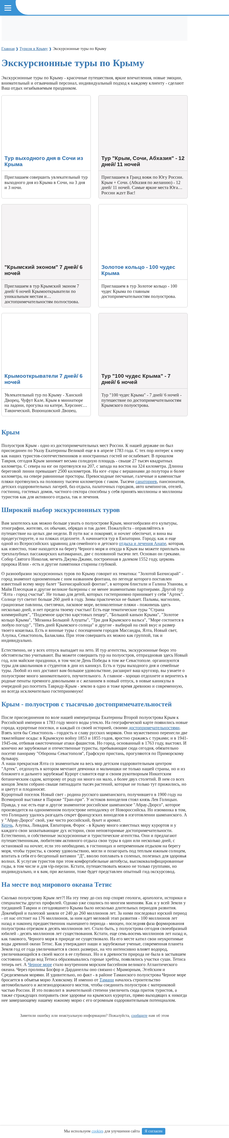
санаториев (146, 481)
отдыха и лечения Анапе (142, 543)
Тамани (106, 979)
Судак (82, 51)
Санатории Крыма (78, 25)
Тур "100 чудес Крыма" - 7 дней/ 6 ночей (137, 315)
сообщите (139, 1015)
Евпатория (48, 51)
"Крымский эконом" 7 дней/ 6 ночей (36, 206)
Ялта (10, 51)
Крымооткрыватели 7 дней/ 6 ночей (36, 315)
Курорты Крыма (23, 41)
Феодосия (102, 51)
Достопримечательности (31, 25)
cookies (97, 1131)
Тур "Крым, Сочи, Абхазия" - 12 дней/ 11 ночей (137, 100)
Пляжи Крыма (161, 25)
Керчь (7, 825)
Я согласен (154, 1131)
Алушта (26, 51)
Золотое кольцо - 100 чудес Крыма (131, 206)
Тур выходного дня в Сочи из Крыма (37, 97)
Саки (68, 51)
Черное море (40, 964)
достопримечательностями (154, 727)
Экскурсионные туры (122, 25)
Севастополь (128, 51)
